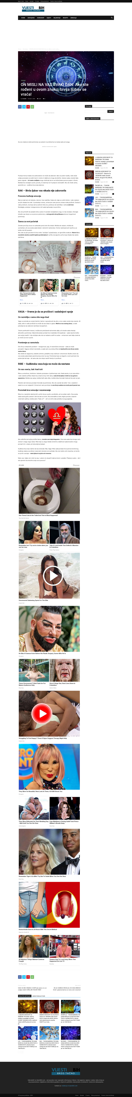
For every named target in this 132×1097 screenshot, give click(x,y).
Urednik (24, 98)
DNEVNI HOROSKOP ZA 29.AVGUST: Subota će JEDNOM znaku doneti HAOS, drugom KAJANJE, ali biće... (103, 176)
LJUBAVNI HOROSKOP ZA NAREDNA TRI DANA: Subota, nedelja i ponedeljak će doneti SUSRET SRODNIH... (104, 161)
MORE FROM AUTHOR (39, 996)
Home (26, 1)
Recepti (65, 18)
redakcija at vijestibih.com (69, 1086)
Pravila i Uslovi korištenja (56, 1)
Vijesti (49, 18)
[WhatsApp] (32, 107)
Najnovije (57, 18)
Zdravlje (73, 18)
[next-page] (22, 1052)
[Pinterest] (28, 107)
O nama (37, 1)
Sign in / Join (21, 1)
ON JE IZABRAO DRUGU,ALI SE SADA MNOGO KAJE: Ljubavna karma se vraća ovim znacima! (67, 989)
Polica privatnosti (45, 1)
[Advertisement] (66, 33)
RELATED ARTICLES (24, 996)
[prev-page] (19, 1052)
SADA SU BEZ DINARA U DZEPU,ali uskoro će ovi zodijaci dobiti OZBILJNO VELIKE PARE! (32, 989)
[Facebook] (20, 107)
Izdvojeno (31, 18)
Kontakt (31, 1)
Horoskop (40, 18)
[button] (112, 18)
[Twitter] (24, 107)
